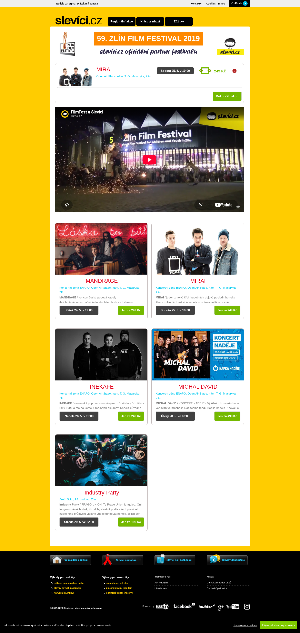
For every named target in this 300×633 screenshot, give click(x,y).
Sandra (94, 3)
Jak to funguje (161, 582)
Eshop (221, 3)
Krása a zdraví (150, 21)
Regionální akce (121, 21)
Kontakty (196, 3)
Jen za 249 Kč (131, 310)
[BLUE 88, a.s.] (164, 605)
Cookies (211, 3)
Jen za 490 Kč (227, 416)
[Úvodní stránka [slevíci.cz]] (78, 20)
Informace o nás (162, 576)
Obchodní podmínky (217, 588)
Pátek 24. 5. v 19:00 (79, 310)
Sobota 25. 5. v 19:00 (175, 310)
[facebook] (186, 605)
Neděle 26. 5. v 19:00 (79, 416)
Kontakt (210, 576)
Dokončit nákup (227, 96)
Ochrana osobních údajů (219, 582)
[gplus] (223, 605)
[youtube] (234, 605)
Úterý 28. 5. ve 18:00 (175, 416)
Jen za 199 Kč (131, 522)
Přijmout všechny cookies (278, 625)
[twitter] (209, 605)
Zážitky (179, 21)
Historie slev (160, 588)
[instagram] (247, 605)
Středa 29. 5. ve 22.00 (79, 522)
